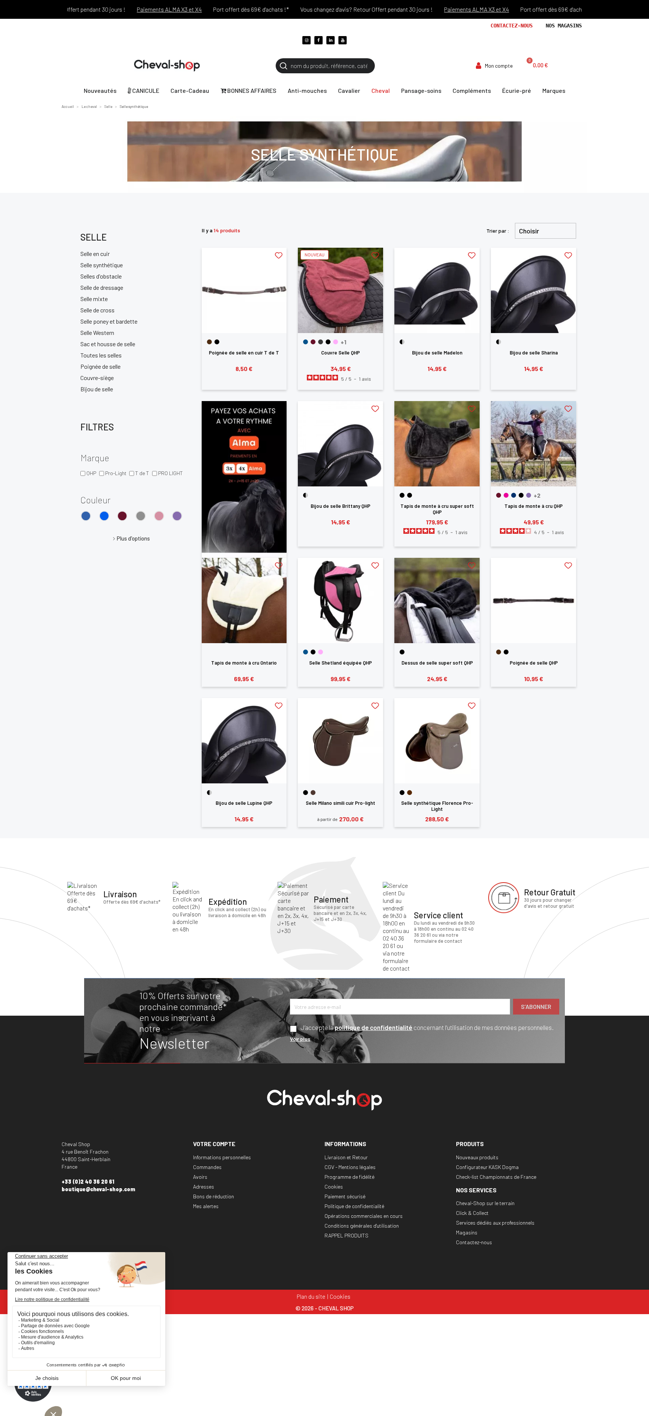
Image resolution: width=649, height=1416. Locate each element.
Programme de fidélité (349, 1177)
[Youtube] (342, 40)
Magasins (466, 1232)
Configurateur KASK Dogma (487, 1167)
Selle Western (97, 332)
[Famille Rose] (159, 516)
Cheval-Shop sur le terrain (485, 1203)
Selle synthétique (101, 264)
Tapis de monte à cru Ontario (244, 663)
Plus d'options (133, 538)
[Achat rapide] (244, 320)
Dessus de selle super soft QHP (437, 663)
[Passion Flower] (177, 516)
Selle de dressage (101, 287)
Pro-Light (116, 473)
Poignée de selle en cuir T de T (244, 353)
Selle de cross (97, 309)
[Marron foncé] (313, 792)
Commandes (207, 1167)
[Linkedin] (330, 40)
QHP (91, 473)
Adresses (203, 1186)
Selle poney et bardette (108, 321)
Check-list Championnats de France (496, 1177)
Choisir (529, 231)
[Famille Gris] (140, 516)
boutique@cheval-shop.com (98, 1189)
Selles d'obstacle (101, 276)
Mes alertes (206, 1206)
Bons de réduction (213, 1196)
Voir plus (300, 1039)
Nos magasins (564, 26)
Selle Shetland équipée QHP (340, 663)
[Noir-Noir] (409, 495)
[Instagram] (306, 40)
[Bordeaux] (122, 516)
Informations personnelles (222, 1157)
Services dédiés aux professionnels (495, 1222)
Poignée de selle (100, 366)
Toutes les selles (101, 355)
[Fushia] (506, 495)
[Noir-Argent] (402, 341)
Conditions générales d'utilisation (361, 1225)
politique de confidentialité (373, 1027)
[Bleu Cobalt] (104, 516)
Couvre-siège (97, 377)
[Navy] (513, 495)
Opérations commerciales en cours (363, 1216)
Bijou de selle (96, 388)
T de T (142, 473)
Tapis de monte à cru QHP (533, 506)
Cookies (333, 1186)
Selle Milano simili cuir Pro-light (340, 803)
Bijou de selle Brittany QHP (340, 506)
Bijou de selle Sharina (534, 353)
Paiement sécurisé (344, 1196)
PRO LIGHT (170, 473)
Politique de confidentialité (354, 1206)
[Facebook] (318, 40)
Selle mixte (94, 298)
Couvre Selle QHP (340, 353)
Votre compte (214, 1143)
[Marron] (209, 341)
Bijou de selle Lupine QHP (244, 803)
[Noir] (216, 341)
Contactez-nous (512, 26)
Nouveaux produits (477, 1157)
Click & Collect (472, 1213)
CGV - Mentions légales (350, 1167)
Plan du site (311, 1296)
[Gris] (320, 341)
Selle (93, 237)
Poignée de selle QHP (534, 663)
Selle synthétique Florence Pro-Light (437, 806)
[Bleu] (86, 516)
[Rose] (335, 341)
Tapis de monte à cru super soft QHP (437, 509)
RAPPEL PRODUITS (346, 1235)
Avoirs (200, 1177)
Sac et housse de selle (107, 343)
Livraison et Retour (346, 1157)
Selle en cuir (95, 253)
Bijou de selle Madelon (437, 353)
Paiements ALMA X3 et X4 (144, 9)
